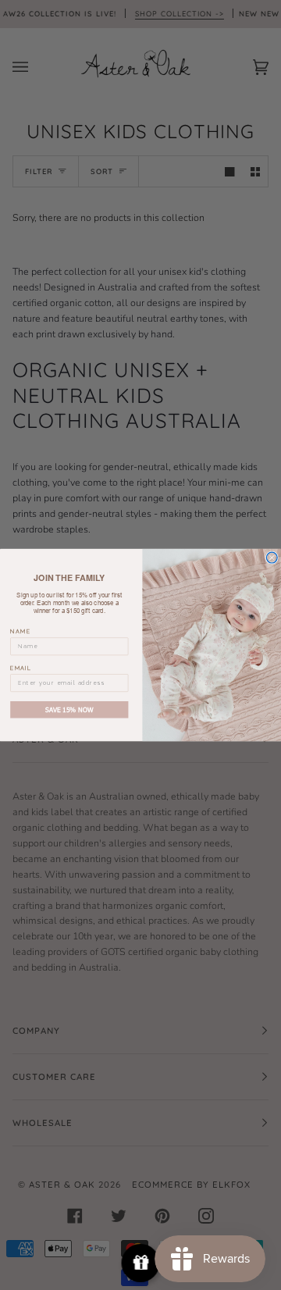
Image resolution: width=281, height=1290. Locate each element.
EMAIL (21, 668)
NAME (20, 631)
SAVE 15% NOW (69, 709)
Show (141, 1263)
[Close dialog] (271, 557)
